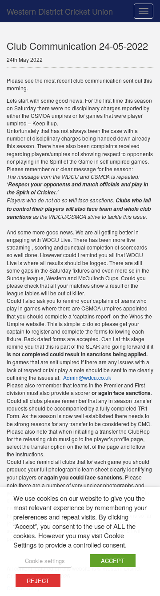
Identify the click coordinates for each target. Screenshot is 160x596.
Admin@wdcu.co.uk (87, 377)
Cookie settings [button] (45, 560)
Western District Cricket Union (60, 11)
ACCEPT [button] (112, 560)
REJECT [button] (38, 580)
